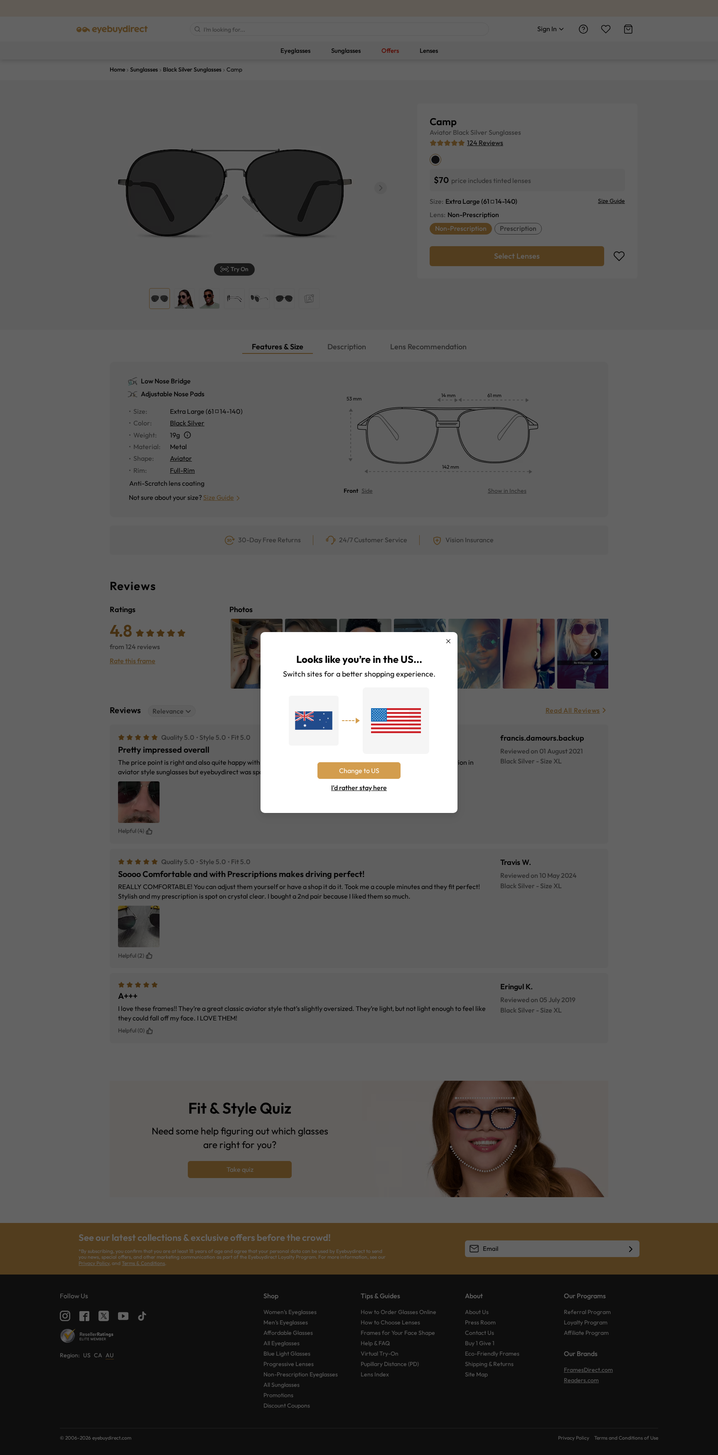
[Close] (448, 641)
